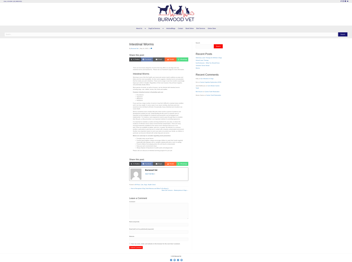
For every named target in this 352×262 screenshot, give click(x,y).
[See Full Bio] (154, 174)
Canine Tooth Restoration (212, 91)
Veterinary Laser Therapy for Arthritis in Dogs (209, 57)
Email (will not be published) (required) (141, 229)
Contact (180, 28)
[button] (342, 34)
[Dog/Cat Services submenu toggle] (163, 28)
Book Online (190, 28)
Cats (142, 184)
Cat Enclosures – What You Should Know (208, 63)
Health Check (152, 184)
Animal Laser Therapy (202, 60)
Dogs (145, 184)
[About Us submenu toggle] (145, 28)
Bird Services (200, 28)
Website (131, 236)
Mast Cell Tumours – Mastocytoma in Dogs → (175, 190)
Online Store (212, 28)
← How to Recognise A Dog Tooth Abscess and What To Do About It (148, 188)
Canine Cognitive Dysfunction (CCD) (210, 82)
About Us (139, 28)
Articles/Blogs (170, 28)
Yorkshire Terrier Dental (202, 65)
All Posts (137, 184)
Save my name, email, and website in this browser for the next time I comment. (155, 244)
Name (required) (134, 221)
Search (198, 43)
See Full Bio (149, 174)
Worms (198, 68)
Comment (132, 201)
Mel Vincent (199, 91)
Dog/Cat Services (154, 28)
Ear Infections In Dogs (207, 78)
